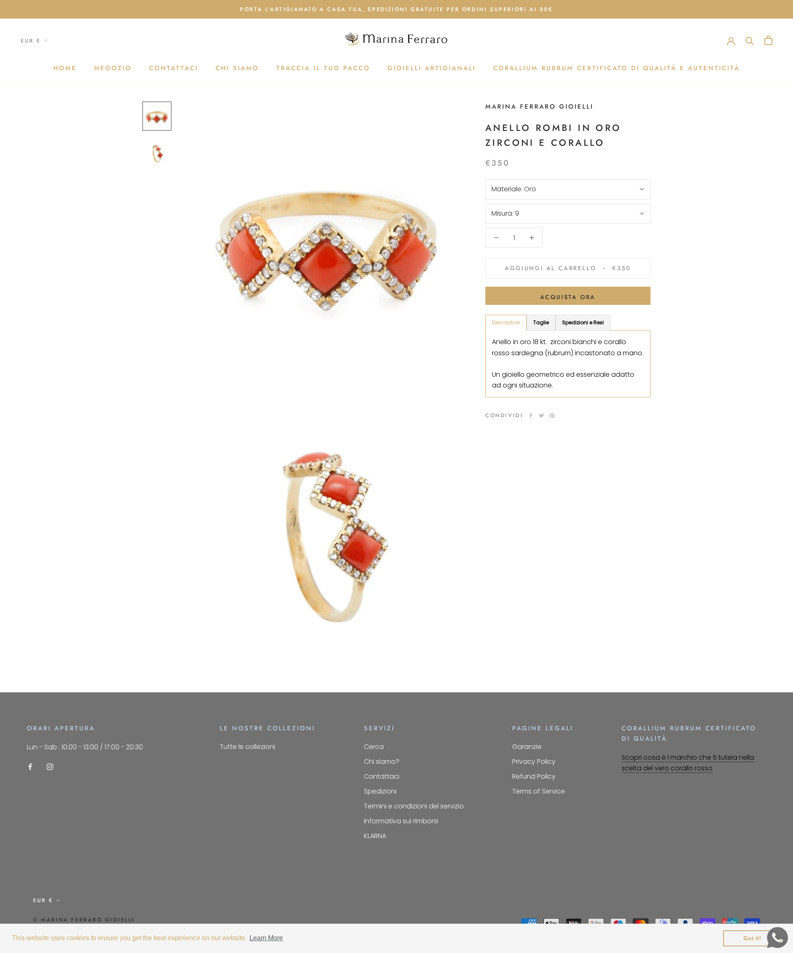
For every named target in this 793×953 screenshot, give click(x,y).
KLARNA (375, 836)
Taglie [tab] (541, 322)
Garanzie (526, 746)
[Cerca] (750, 40)
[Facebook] (530, 415)
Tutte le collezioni (247, 746)
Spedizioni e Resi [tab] (583, 322)
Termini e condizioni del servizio (414, 806)
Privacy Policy (534, 761)
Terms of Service (538, 791)
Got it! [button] (752, 938)
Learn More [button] (266, 937)
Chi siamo (237, 68)
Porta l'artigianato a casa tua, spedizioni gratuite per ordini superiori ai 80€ (396, 9)
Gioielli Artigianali (431, 68)
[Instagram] (50, 766)
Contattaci (173, 68)
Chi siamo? (381, 761)
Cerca (374, 746)
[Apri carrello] (768, 40)
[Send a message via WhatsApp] (777, 937)
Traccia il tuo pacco (323, 68)
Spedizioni (380, 791)
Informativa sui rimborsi (401, 821)
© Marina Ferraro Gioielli (84, 920)
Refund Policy (534, 776)
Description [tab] (506, 322)
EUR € (31, 41)
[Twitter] (541, 415)
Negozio (113, 68)
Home (65, 68)
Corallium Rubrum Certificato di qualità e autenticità (616, 68)
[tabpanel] (568, 363)
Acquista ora (568, 297)
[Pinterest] (552, 415)
